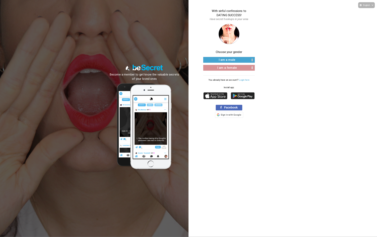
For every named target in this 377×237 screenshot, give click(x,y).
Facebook (230, 107)
